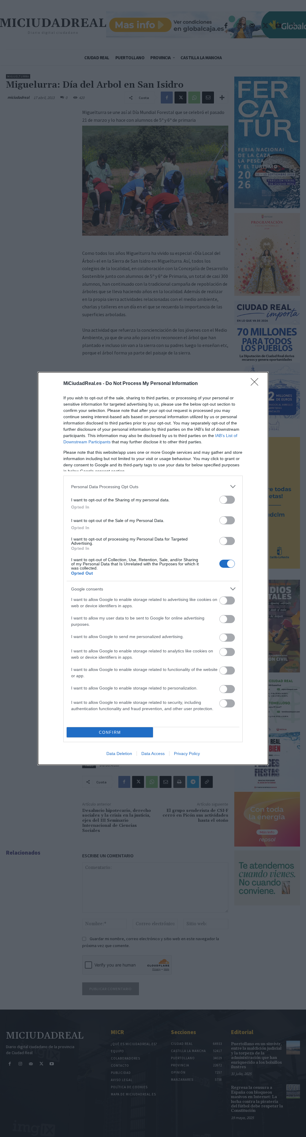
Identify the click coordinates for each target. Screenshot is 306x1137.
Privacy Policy (187, 753)
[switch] (227, 500)
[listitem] (153, 486)
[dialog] (153, 568)
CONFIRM (110, 732)
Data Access (153, 753)
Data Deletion (119, 753)
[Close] (256, 383)
